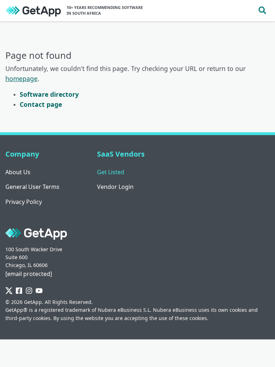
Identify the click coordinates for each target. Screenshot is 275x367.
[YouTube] (39, 290)
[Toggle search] (262, 10)
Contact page (41, 104)
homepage (21, 78)
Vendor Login (115, 187)
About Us (17, 172)
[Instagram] (29, 290)
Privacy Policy (23, 202)
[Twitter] (9, 290)
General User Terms (32, 187)
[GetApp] (33, 10)
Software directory (49, 94)
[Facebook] (19, 290)
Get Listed (110, 172)
